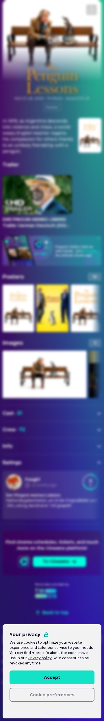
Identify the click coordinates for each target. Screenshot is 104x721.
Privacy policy (40, 658)
